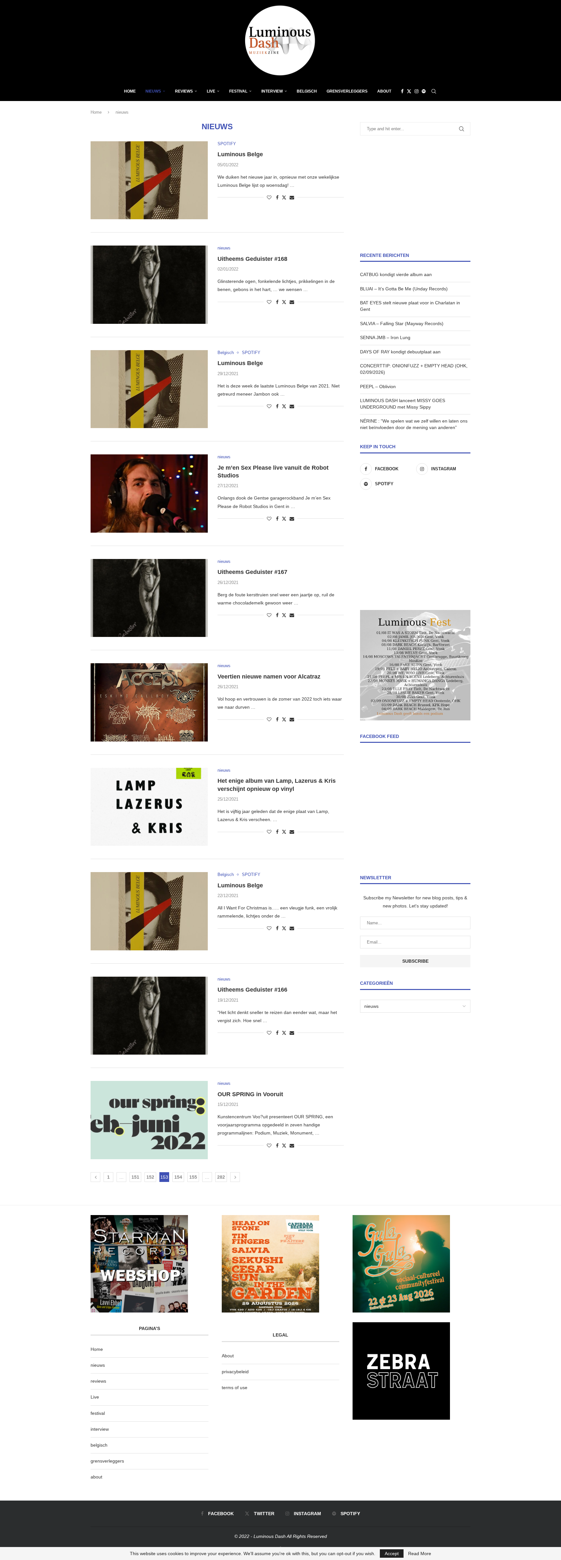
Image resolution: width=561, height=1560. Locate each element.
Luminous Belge (240, 154)
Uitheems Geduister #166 (252, 989)
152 (150, 1177)
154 (178, 1177)
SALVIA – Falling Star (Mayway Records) (401, 323)
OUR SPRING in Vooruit (250, 1094)
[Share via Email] (292, 197)
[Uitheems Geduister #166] (149, 1016)
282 (221, 1177)
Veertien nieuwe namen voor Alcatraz (269, 676)
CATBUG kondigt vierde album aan (396, 274)
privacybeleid (235, 1371)
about (96, 1476)
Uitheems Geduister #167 (252, 572)
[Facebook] (402, 91)
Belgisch (307, 91)
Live (211, 91)
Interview (272, 91)
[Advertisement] (415, 193)
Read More (419, 1553)
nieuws (153, 91)
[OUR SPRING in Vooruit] (149, 1120)
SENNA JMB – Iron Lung (385, 337)
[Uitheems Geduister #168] (149, 284)
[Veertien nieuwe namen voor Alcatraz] (149, 702)
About (384, 91)
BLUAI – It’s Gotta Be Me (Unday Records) (404, 288)
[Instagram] (416, 91)
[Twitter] (409, 91)
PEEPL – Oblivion (378, 386)
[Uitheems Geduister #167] (149, 598)
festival (98, 1413)
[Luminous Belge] (149, 180)
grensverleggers (107, 1461)
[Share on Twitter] (284, 197)
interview (100, 1429)
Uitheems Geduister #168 (252, 259)
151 (135, 1177)
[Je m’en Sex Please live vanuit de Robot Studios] (149, 493)
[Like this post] (269, 197)
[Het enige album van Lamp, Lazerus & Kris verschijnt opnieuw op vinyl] (149, 807)
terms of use (234, 1387)
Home (130, 91)
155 (193, 1177)
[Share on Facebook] (277, 197)
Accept (392, 1553)
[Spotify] (424, 91)
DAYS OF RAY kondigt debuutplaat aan (400, 351)
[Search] (433, 91)
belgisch (99, 1445)
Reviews (184, 91)
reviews (98, 1381)
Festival (238, 91)
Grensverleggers (347, 91)
